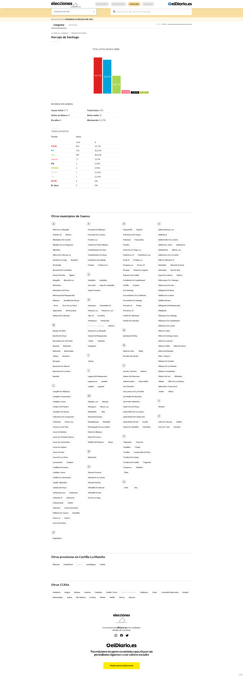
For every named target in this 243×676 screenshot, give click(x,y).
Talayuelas (127, 442)
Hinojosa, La (93, 311)
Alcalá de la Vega (60, 260)
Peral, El (126, 260)
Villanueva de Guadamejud (169, 321)
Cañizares (56, 508)
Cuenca (67, 518)
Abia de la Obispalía (61, 230)
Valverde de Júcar (177, 265)
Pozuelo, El (127, 305)
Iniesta (91, 361)
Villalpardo (162, 311)
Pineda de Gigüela (140, 270)
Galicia (69, 597)
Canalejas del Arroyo (61, 412)
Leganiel (101, 386)
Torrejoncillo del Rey (142, 452)
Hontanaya (92, 321)
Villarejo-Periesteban (166, 371)
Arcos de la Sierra (69, 305)
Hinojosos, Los (107, 311)
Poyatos (136, 285)
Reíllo (141, 351)
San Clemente (128, 386)
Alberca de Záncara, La (62, 255)
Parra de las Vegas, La (132, 250)
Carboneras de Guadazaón (63, 417)
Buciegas (56, 361)
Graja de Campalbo (107, 285)
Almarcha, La (69, 280)
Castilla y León (111, 592)
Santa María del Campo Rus (134, 417)
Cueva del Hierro (59, 523)
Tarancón (139, 442)
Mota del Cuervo (94, 437)
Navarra (132, 597)
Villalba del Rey (164, 300)
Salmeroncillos (129, 381)
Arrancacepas (71, 311)
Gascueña (92, 285)
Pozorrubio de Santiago (132, 300)
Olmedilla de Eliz (94, 493)
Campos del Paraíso (61, 407)
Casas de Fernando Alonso (63, 437)
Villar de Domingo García (168, 336)
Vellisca (179, 275)
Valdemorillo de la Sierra (168, 240)
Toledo (102, 564)
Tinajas (137, 447)
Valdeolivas (180, 245)
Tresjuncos (127, 467)
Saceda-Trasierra (130, 371)
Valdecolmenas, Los (166, 230)
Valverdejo (162, 270)
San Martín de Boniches (132, 397)
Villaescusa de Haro (166, 285)
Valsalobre (162, 265)
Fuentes (91, 265)
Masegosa (92, 407)
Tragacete (147, 462)
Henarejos (92, 305)
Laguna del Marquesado (97, 376)
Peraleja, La (137, 260)
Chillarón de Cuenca (60, 513)
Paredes (126, 245)
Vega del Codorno (165, 275)
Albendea (56, 250)
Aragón (67, 592)
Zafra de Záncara (165, 422)
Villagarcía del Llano (166, 290)
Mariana (105, 402)
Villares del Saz (164, 376)
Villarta (161, 381)
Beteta (55, 356)
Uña (135, 488)
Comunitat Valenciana (169, 592)
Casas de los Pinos (60, 457)
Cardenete (57, 422)
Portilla (126, 285)
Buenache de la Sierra (61, 371)
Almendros (57, 285)
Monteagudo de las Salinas (99, 427)
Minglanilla (92, 412)
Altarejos (56, 300)
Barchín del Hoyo (60, 336)
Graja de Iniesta (94, 290)
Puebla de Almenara (131, 316)
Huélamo (101, 341)
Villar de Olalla (164, 346)
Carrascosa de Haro (60, 427)
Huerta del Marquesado (97, 336)
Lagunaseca (92, 381)
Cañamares (73, 493)
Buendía (56, 376)
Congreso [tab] (58, 24)
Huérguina (92, 346)
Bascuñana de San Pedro (63, 341)
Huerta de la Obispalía (97, 331)
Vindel (161, 391)
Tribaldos (139, 467)
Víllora (170, 391)
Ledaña (91, 386)
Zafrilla (179, 422)
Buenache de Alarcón (61, 366)
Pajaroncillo (127, 230)
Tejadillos (127, 447)
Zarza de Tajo (164, 427)
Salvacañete (143, 381)
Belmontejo (69, 351)
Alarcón (68, 235)
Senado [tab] (73, 24)
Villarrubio (178, 376)
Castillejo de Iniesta (60, 467)
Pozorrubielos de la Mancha (134, 295)
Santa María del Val (130, 422)
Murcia (122, 597)
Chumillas (76, 513)
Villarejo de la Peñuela (167, 366)
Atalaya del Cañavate (61, 316)
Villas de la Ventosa (176, 381)
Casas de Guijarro (60, 447)
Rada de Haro (128, 351)
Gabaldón (91, 280)
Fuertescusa (103, 265)
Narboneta (92, 457)
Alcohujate (57, 265)
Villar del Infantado (165, 351)
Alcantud (74, 260)
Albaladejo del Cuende (62, 240)
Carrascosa (69, 422)
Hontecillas (105, 321)
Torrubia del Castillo (131, 462)
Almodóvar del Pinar (61, 290)
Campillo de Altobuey (61, 391)
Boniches (66, 356)
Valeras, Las (176, 250)
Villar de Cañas (164, 331)
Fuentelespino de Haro (97, 250)
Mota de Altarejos (95, 432)
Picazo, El (141, 265)
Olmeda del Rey (94, 483)
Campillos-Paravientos (62, 397)
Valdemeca (162, 235)
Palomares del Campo (132, 235)
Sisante (145, 422)
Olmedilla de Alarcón (96, 488)
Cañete (70, 503)
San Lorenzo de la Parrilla (133, 391)
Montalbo (107, 422)
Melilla (112, 597)
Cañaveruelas (58, 503)
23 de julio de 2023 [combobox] (61, 12)
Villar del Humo (180, 346)
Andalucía (56, 592)
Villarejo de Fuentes (166, 361)
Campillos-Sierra (59, 402)
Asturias (77, 592)
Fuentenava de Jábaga (97, 260)
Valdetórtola (163, 250)
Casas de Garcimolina (61, 442)
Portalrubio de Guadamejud (134, 280)
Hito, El (91, 316)
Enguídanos (57, 538)
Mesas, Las (104, 407)
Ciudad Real (68, 564)
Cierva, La (56, 518)
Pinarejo (126, 270)
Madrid (102, 597)
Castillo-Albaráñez (60, 483)
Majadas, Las (93, 402)
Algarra (72, 275)
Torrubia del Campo (131, 457)
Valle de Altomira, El (166, 260)
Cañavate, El (57, 498)
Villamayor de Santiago (167, 316)
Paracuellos (139, 240)
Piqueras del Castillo (131, 275)
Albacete (56, 564)
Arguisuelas (57, 311)
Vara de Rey (175, 270)
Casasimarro (58, 462)
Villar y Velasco (164, 356)
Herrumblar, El (105, 305)
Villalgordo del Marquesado (169, 305)
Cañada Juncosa (59, 493)
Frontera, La (92, 240)
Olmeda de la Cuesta (96, 477)
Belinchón (67, 346)
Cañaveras (70, 498)
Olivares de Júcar (94, 472)
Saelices (143, 371)
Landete (104, 381)
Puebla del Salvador (131, 321)
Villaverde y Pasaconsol (167, 386)
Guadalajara (91, 564)
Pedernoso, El (128, 255)
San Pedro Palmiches (131, 402)
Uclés (126, 488)
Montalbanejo (93, 422)
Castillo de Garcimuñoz (62, 477)
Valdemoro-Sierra (165, 245)
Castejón (69, 462)
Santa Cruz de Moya (131, 407)
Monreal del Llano (95, 417)
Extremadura (58, 597)
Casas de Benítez (60, 432)
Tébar (126, 472)
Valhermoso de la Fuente (168, 255)
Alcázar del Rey (59, 275)
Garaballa (103, 280)
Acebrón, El (57, 235)
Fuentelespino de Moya (97, 255)
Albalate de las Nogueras (63, 245)
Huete (90, 341)
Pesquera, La (128, 265)
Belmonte (56, 351)
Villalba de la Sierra (166, 295)
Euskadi (185, 592)
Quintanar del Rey (130, 336)
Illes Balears (81, 597)
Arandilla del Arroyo (71, 300)
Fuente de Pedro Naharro (98, 245)
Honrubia (101, 316)
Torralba (126, 452)
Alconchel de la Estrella (62, 270)
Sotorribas (147, 427)
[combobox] (153, 11)
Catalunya (144, 592)
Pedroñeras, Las (144, 255)
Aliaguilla (56, 280)
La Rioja (92, 597)
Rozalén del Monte (130, 356)
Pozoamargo (128, 290)
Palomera (127, 240)
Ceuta (154, 592)
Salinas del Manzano (131, 376)
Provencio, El (128, 311)
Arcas (56, 305)
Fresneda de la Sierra (96, 235)
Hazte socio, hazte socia (121, 665)
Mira (103, 412)
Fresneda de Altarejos (96, 230)
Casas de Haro (58, 452)
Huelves (111, 326)
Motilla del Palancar (96, 442)
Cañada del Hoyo (60, 488)
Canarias (87, 592)
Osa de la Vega (94, 498)
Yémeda (161, 407)
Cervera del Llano (71, 508)
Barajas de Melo (59, 331)
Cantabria (98, 592)
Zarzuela (176, 427)
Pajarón (139, 230)
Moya (110, 442)
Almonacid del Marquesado (64, 295)
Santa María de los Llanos (133, 412)
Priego (138, 305)
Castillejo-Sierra (59, 472)
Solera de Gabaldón (131, 427)
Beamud (56, 346)
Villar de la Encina (165, 341)
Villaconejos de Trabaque (168, 280)
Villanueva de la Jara (166, 326)
